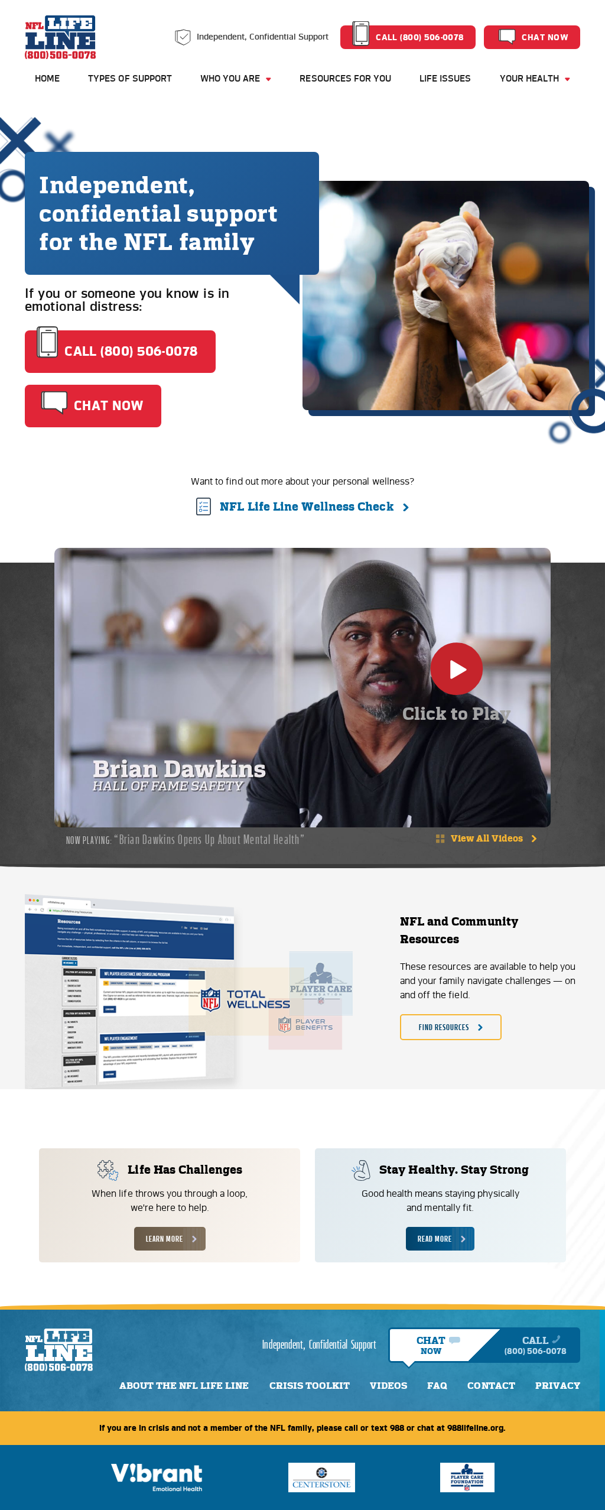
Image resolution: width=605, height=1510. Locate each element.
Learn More (164, 1238)
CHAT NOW (545, 37)
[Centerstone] (321, 1477)
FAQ (437, 1386)
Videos (388, 1386)
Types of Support (130, 78)
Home (47, 78)
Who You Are (230, 78)
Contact (491, 1386)
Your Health (529, 78)
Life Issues (445, 78)
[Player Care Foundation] (467, 1477)
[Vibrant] (156, 1477)
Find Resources (444, 1027)
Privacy (557, 1386)
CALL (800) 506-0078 (420, 37)
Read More (435, 1238)
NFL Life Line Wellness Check (306, 506)
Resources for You (345, 78)
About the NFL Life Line (184, 1386)
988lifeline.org (475, 1428)
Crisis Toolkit (309, 1386)
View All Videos (487, 838)
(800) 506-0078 (536, 1351)
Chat (431, 1345)
